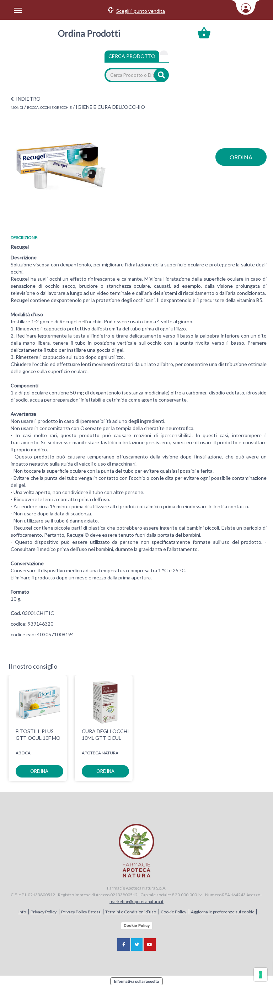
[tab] (164, 53)
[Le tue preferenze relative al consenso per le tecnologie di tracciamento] (260, 974)
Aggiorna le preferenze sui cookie (223, 911)
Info (22, 911)
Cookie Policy (174, 911)
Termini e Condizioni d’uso (131, 911)
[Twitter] (137, 944)
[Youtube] (150, 944)
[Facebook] (123, 944)
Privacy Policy (44, 911)
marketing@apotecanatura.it (136, 901)
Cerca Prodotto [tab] (131, 56)
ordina (241, 157)
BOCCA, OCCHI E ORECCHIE (49, 107)
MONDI (17, 107)
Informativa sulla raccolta (136, 981)
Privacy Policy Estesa (81, 911)
